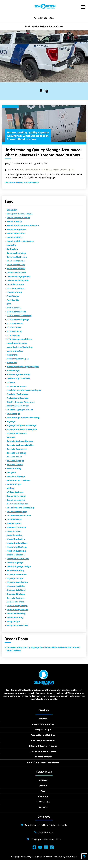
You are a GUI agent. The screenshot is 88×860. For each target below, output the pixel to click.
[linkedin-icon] (47, 847)
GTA (9, 304)
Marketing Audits (16, 539)
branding (11, 245)
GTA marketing (14, 331)
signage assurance (16, 574)
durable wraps (14, 519)
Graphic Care (13, 531)
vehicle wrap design (17, 605)
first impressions (15, 288)
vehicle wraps (14, 484)
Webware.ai (71, 856)
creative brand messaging (20, 507)
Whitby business (15, 492)
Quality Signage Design (19, 566)
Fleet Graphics (14, 523)
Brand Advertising (16, 496)
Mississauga (13, 370)
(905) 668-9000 (45, 18)
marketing (12, 355)
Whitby (10, 488)
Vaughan (11, 472)
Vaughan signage (16, 476)
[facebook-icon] (35, 847)
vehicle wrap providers (18, 480)
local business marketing (20, 347)
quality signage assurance (20, 402)
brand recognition (16, 229)
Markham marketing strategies (23, 366)
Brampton (12, 210)
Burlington (12, 249)
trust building (14, 468)
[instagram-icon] (53, 847)
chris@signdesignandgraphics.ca (45, 26)
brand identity (14, 221)
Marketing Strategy (17, 547)
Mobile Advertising (16, 551)
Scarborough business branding (23, 417)
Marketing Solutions (17, 543)
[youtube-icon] (41, 847)
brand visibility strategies (20, 241)
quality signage (68, 169)
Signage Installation (17, 582)
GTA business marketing (19, 315)
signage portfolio (16, 586)
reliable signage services (20, 409)
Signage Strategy (16, 594)
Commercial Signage (17, 504)
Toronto (11, 437)
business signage (16, 260)
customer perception (17, 280)
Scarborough (13, 413)
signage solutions (16, 590)
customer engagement (19, 276)
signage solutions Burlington (22, 429)
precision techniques (17, 394)
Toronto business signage (20, 441)
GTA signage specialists (19, 339)
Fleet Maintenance (16, 527)
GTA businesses (15, 323)
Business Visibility (16, 268)
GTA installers (14, 327)
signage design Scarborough (21, 425)
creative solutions (16, 272)
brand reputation (16, 233)
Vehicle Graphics (15, 602)
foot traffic (13, 300)
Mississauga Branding (18, 374)
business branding (16, 253)
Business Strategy (16, 264)
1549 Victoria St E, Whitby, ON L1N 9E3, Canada (46, 825)
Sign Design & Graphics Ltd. (41, 856)
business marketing (17, 257)
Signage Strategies (17, 433)
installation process (17, 343)
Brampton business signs (19, 213)
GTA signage (13, 335)
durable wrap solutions (19, 515)
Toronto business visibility (20, 445)
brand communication (29, 169)
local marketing (15, 351)
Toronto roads (14, 456)
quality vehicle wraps (18, 406)
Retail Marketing (15, 570)
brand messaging (16, 500)
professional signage (17, 398)
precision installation (18, 558)
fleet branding (14, 292)
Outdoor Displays (16, 554)
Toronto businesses (51, 169)
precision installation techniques (24, 390)
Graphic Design (14, 535)
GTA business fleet (16, 311)
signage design (15, 578)
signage (11, 421)
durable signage (15, 284)
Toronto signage (15, 460)
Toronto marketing (16, 453)
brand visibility (14, 237)
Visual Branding (15, 617)
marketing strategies (18, 358)
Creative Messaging (17, 511)
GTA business (13, 308)
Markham (12, 362)
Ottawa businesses (16, 386)
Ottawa (11, 382)
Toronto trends (15, 464)
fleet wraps (13, 296)
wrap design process (17, 625)
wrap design (13, 621)
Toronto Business (15, 598)
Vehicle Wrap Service (17, 609)
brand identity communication (23, 225)
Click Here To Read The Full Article (22, 182)
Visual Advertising (16, 613)
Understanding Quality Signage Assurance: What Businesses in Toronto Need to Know (43, 649)
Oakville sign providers (18, 378)
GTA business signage (18, 319)
